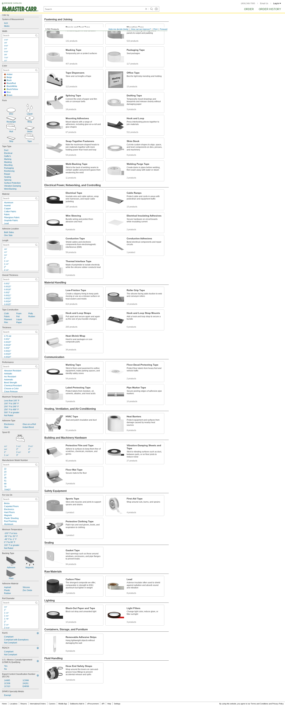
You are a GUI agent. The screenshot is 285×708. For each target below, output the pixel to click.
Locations (13, 704)
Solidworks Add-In (77, 704)
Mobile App (62, 704)
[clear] (146, 9)
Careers (52, 704)
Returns (23, 704)
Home (4, 704)
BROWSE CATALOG (13, 3)
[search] (36, 35)
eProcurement (93, 704)
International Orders (38, 704)
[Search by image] (156, 9)
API (103, 704)
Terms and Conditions (259, 704)
